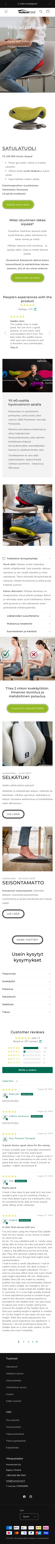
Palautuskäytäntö (15, 1434)
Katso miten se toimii (27, 277)
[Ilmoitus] (49, 4)
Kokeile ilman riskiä (18, 204)
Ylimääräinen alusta (16, 1387)
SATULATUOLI (19, 148)
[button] (6, 11)
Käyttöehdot (12, 1447)
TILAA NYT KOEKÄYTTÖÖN (27, 708)
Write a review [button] (27, 1070)
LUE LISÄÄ (13, 814)
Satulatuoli (12, 1366)
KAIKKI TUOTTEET (27, 939)
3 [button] (28, 1341)
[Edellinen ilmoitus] (5, 4)
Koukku (10, 1394)
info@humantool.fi (15, 1481)
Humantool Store (21, 1538)
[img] (27, 305)
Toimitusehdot (13, 1427)
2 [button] (23, 1341)
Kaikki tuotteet (13, 1401)
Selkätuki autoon (15, 1373)
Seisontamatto (13, 1380)
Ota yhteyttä (12, 1420)
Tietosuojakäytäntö (16, 1440)
